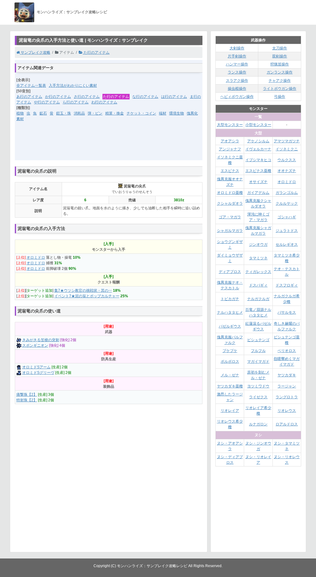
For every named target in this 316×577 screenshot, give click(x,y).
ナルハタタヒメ (230, 312)
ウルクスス (286, 160)
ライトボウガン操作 (279, 88)
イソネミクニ (287, 149)
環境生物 (176, 113)
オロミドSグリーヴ (38, 372)
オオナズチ (286, 171)
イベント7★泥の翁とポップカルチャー (86, 296)
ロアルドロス (287, 424)
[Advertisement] (108, 145)
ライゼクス (258, 397)
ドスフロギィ (287, 285)
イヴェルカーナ (258, 149)
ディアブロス (230, 272)
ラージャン (286, 386)
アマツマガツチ (287, 141)
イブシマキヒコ (258, 160)
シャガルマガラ (230, 230)
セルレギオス (287, 244)
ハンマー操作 (237, 64)
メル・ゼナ (230, 375)
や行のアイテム (47, 102)
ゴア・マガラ (230, 217)
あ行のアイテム (29, 96)
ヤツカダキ (286, 375)
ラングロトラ (287, 397)
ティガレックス (258, 272)
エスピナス (230, 171)
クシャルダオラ (230, 203)
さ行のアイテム (87, 96)
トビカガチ (230, 299)
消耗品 (79, 113)
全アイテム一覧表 (31, 85)
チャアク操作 (279, 80)
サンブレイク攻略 (35, 52)
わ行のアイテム (104, 102)
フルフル (258, 351)
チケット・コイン (141, 113)
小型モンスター (258, 125)
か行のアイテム (58, 96)
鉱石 (43, 113)
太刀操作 (279, 48)
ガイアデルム (258, 192)
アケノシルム (258, 141)
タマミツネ (258, 258)
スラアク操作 (237, 80)
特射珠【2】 (26, 400)
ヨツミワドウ (258, 386)
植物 (20, 113)
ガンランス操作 (280, 72)
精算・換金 (114, 113)
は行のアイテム (174, 96)
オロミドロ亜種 (230, 192)
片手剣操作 (237, 56)
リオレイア (230, 410)
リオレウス (286, 410)
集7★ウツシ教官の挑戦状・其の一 (83, 290)
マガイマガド (258, 361)
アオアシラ (230, 141)
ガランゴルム (287, 192)
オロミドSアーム (36, 367)
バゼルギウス (230, 326)
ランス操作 (237, 72)
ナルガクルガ (258, 299)
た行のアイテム (96, 52)
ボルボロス (230, 361)
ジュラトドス (287, 230)
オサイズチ (258, 182)
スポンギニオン (35, 345)
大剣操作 (237, 48)
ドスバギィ (258, 285)
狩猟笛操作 (279, 64)
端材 (162, 113)
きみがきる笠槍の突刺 (40, 340)
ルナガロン (258, 424)
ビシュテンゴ (258, 340)
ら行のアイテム (76, 102)
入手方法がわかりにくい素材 (73, 85)
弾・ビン (95, 113)
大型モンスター (230, 125)
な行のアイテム (145, 96)
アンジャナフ (230, 149)
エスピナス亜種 (258, 171)
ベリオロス (286, 351)
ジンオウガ (258, 244)
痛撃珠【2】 (26, 394)
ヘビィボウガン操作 (237, 96)
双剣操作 (279, 56)
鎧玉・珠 (63, 113)
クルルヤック (287, 203)
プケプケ (229, 351)
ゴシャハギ (286, 217)
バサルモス (286, 312)
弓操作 (279, 96)
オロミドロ (36, 257)
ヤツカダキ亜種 (230, 386)
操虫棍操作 (237, 88)
